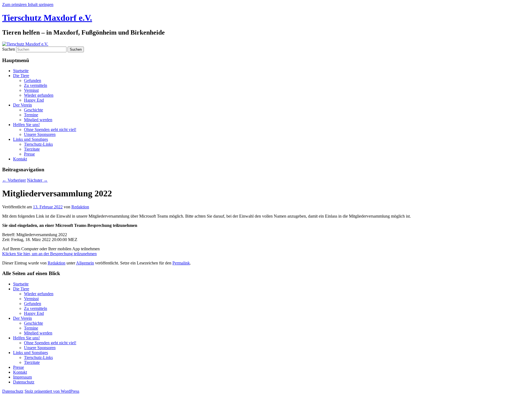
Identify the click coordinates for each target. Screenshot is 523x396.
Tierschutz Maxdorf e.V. (47, 18)
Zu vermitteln (35, 85)
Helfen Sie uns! (26, 124)
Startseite (21, 70)
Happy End (34, 100)
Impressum (22, 377)
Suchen (8, 49)
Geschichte (33, 110)
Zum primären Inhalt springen (27, 4)
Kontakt (20, 159)
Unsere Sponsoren (40, 134)
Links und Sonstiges (30, 139)
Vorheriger (14, 180)
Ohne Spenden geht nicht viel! (50, 129)
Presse (29, 154)
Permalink (181, 263)
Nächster (37, 180)
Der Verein (22, 105)
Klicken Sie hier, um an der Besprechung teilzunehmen (49, 253)
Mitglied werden (38, 119)
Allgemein (85, 263)
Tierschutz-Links (38, 144)
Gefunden (32, 80)
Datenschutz (23, 382)
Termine (31, 114)
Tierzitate (32, 149)
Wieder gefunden (38, 95)
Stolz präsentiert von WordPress (52, 391)
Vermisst (31, 90)
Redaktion (80, 207)
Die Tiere (21, 75)
